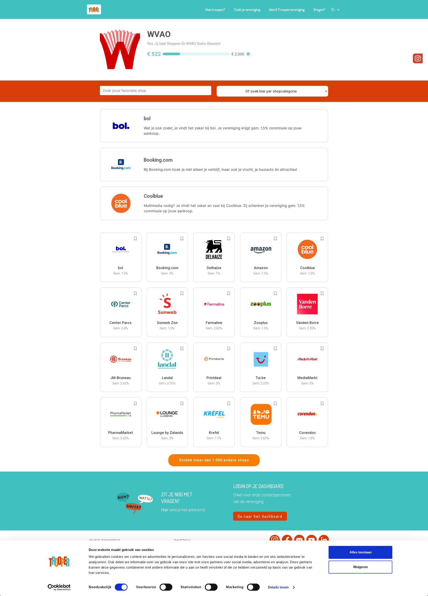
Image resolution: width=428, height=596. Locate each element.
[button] (335, 9)
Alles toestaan (361, 552)
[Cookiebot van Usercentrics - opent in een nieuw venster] (59, 587)
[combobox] (155, 90)
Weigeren (360, 567)
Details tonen (278, 587)
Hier (165, 509)
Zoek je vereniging (247, 9)
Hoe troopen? (215, 9)
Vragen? (319, 9)
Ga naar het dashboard (260, 516)
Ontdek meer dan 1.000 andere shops (214, 460)
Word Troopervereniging (287, 9)
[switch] (166, 587)
